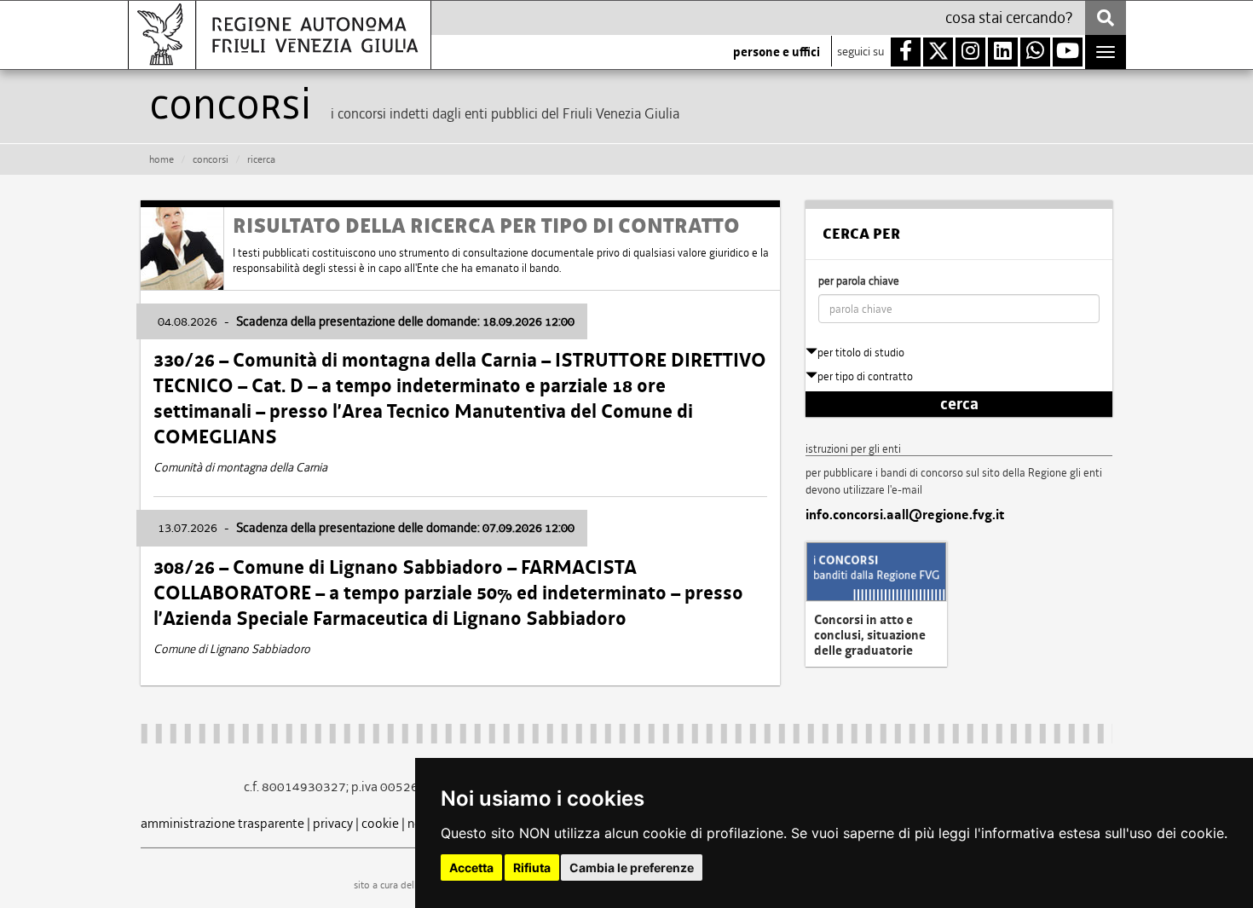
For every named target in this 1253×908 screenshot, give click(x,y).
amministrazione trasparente (222, 823)
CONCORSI (210, 159)
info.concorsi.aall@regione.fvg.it (905, 515)
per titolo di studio (860, 352)
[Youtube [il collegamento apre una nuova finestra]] (1068, 52)
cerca (959, 404)
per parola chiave (858, 281)
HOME (161, 159)
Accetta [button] (471, 867)
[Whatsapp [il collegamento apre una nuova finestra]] (1035, 52)
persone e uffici (776, 52)
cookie (380, 823)
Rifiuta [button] (532, 867)
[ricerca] (1105, 18)
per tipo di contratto (865, 376)
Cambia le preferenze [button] (631, 867)
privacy (333, 823)
